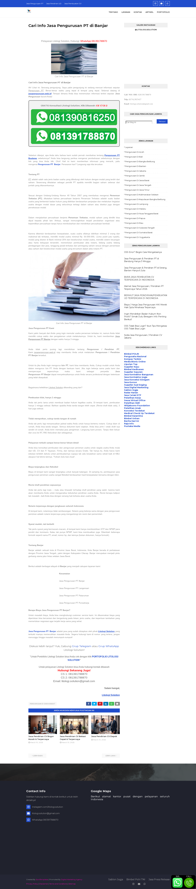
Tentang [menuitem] (113, 12)
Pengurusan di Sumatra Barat (139, 232)
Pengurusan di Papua (135, 218)
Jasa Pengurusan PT (34, 3)
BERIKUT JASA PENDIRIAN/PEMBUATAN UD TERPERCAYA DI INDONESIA (145, 296)
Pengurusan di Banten (135, 166)
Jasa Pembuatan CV (72, 3)
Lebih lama (110, 756)
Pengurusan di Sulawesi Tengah (140, 228)
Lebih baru (38, 756)
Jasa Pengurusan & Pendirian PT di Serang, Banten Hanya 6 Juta (145, 269)
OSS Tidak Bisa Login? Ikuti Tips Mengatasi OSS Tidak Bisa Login (145, 327)
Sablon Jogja (115, 879)
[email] (161, 3)
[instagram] (155, 3)
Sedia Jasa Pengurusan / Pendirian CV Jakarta (143, 336)
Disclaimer (43, 884)
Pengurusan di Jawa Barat (42, 704)
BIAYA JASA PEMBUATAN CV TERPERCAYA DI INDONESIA (139, 278)
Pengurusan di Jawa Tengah (138, 185)
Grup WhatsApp (108, 646)
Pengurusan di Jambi (135, 175)
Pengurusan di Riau (134, 223)
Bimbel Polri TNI (135, 879)
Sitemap (72, 884)
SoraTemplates (42, 879)
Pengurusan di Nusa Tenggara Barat (141, 213)
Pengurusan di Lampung (136, 204)
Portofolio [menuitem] (163, 12)
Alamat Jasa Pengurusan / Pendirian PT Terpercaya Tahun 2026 (144, 287)
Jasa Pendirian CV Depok (104, 736)
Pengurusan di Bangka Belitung (140, 161)
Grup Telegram (81, 646)
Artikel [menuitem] (149, 12)
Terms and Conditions (58, 884)
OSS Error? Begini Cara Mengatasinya (143, 252)
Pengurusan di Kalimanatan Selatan (141, 194)
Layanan (129, 147)
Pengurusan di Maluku (135, 209)
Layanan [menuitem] (126, 12)
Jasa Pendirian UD (53, 3)
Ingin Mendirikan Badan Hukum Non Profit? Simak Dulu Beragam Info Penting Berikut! (145, 317)
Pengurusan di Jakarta (135, 171)
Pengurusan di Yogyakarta (137, 237)
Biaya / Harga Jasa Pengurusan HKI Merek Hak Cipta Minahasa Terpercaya (145, 306)
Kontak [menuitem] (138, 12)
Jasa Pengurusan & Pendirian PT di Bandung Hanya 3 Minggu (141, 260)
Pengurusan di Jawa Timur (137, 190)
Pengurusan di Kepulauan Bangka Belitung (145, 199)
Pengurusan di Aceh (134, 152)
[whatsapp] (167, 3)
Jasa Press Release (159, 879)
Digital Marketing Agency (71, 879)
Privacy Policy (32, 884)
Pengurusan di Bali (134, 157)
